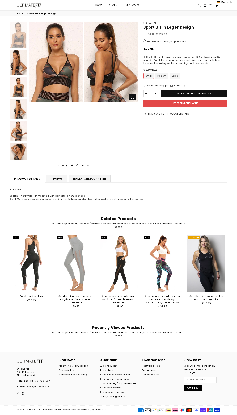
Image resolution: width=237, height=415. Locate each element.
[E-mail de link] (88, 165)
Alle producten (109, 365)
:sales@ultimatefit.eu (38, 386)
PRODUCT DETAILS (27, 179)
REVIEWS (57, 179)
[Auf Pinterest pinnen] (77, 165)
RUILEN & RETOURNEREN (89, 179)
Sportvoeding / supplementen (118, 383)
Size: (150, 69)
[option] (56, 62)
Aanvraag (179, 85)
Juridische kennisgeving (73, 374)
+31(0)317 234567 (39, 381)
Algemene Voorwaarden (73, 365)
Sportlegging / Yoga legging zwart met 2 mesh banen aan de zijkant (119, 299)
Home (98, 5)
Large (175, 75)
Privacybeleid (67, 370)
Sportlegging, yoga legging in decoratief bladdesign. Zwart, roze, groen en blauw (162, 299)
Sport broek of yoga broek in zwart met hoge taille (206, 297)
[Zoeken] (199, 5)
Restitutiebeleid (151, 365)
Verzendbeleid (150, 374)
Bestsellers (106, 370)
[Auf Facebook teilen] (67, 165)
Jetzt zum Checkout (185, 103)
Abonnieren (193, 388)
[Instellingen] (205, 5)
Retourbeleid (149, 370)
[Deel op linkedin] (82, 165)
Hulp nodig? (132, 5)
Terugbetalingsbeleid (113, 396)
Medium (161, 75)
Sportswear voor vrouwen (115, 374)
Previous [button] (30, 62)
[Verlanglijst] (211, 5)
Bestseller (194, 237)
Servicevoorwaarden (112, 392)
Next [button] (135, 62)
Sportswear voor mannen (115, 379)
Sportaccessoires (110, 387)
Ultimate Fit (149, 23)
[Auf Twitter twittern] (72, 165)
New (16, 237)
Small (149, 75)
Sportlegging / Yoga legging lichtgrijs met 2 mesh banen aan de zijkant (75, 299)
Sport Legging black (31, 296)
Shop (112, 5)
